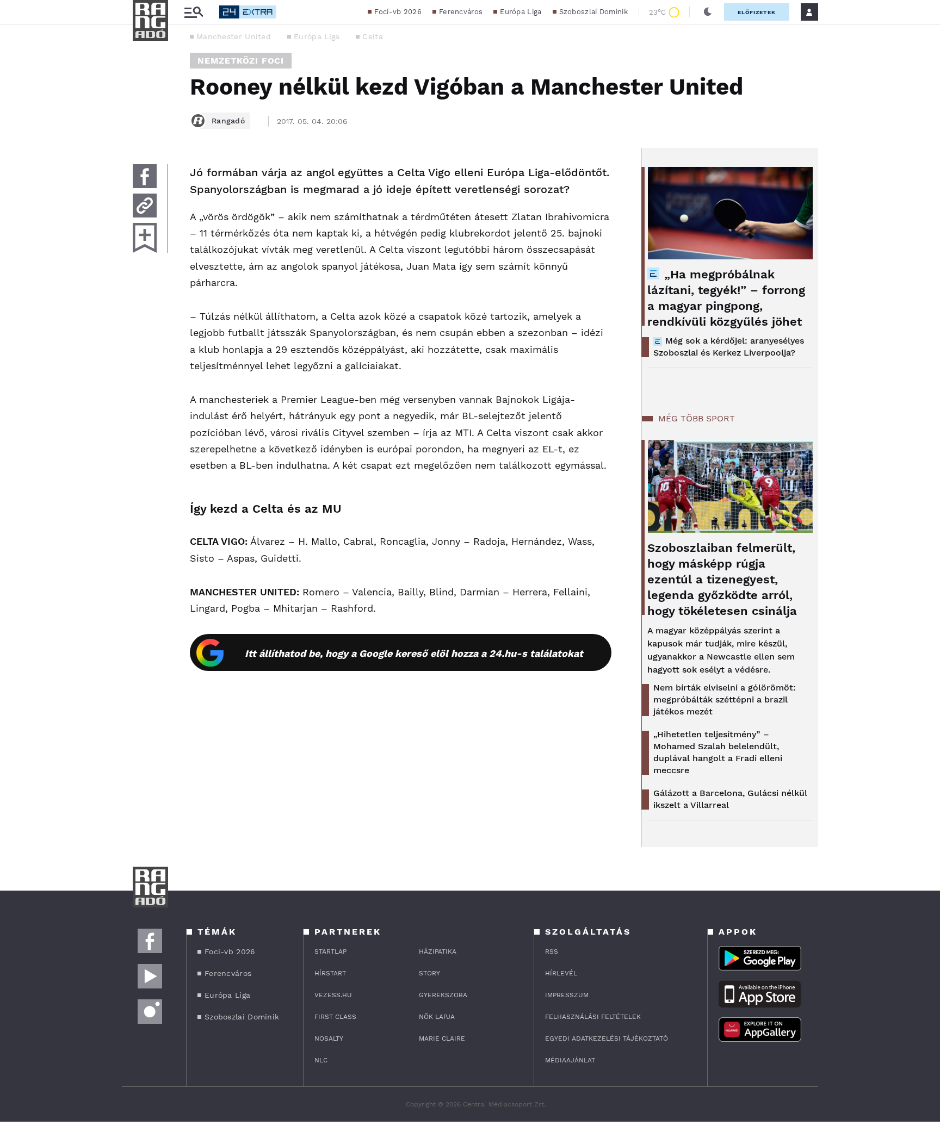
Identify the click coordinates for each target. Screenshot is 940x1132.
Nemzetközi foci (240, 60)
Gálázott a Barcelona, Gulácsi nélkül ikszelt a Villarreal (730, 799)
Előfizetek (757, 12)
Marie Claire (442, 1038)
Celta (372, 36)
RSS (551, 951)
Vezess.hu (333, 995)
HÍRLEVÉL (561, 973)
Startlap (330, 951)
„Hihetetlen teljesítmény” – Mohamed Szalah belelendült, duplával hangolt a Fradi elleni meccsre (717, 752)
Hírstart (330, 973)
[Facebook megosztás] (145, 176)
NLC (320, 1060)
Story (429, 973)
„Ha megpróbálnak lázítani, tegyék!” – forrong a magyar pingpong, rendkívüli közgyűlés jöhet (726, 298)
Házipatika (437, 951)
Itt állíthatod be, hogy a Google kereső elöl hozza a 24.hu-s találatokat (414, 653)
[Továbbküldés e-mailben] (145, 205)
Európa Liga (520, 12)
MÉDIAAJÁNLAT (570, 1060)
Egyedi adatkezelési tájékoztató (606, 1038)
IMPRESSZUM (567, 995)
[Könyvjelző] (145, 238)
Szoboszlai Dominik (593, 12)
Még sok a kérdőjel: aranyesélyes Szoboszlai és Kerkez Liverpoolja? (728, 346)
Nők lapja (437, 1017)
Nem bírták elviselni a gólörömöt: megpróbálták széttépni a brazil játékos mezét (724, 699)
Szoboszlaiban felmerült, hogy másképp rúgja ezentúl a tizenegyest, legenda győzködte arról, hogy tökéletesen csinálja (722, 579)
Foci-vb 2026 (398, 12)
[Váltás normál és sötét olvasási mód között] (707, 11)
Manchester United (233, 36)
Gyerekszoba (443, 995)
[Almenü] (193, 12)
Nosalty (328, 1038)
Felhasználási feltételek (593, 1017)
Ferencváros (461, 12)
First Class (335, 1017)
